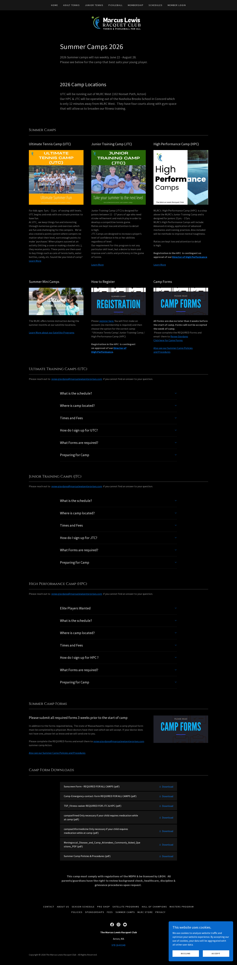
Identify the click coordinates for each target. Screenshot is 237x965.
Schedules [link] (156, 5)
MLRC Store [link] (145, 912)
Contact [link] (48, 906)
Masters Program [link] (182, 906)
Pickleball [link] (116, 5)
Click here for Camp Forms (168, 340)
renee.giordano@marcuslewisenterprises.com (118, 741)
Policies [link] (77, 912)
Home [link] (54, 5)
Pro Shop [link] (103, 906)
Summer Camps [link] (125, 912)
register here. (106, 321)
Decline (185, 953)
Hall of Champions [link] (154, 906)
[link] (118, 22)
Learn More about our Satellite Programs (51, 332)
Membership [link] (135, 5)
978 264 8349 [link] (118, 945)
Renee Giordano (179, 336)
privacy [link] (160, 912)
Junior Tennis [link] (94, 5)
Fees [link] (110, 912)
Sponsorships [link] (94, 912)
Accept (216, 953)
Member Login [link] (177, 5)
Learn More (35, 260)
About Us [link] (63, 906)
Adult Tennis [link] (71, 5)
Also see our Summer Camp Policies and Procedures (57, 752)
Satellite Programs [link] (126, 906)
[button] (166, 786)
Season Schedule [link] (83, 906)
